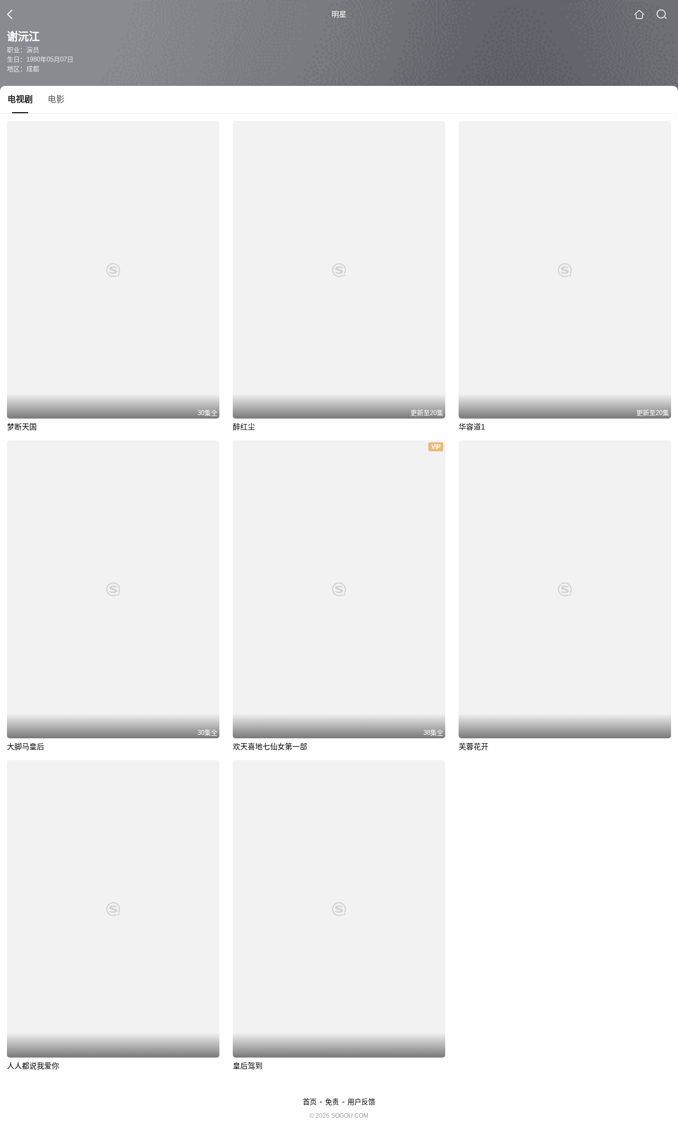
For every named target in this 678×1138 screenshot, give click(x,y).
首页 (310, 1102)
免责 (332, 1102)
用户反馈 (361, 1102)
